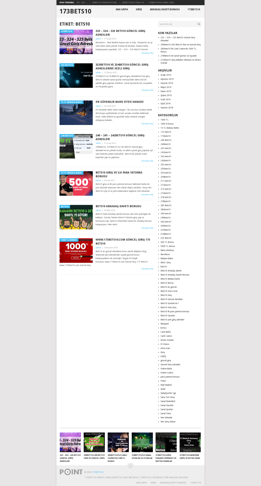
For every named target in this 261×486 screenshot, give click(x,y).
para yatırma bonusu (170, 377)
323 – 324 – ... (82, 3)
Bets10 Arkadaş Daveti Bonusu (118, 206)
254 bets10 (166, 173)
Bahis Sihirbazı (167, 250)
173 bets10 (166, 132)
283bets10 (166, 209)
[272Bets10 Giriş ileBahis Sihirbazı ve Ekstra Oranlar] (166, 442)
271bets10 (166, 185)
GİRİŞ (163, 356)
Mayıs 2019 (166, 87)
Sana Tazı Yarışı (168, 397)
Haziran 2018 (167, 107)
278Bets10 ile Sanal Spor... (162, 3)
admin (98, 39)
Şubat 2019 (166, 95)
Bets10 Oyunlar (168, 315)
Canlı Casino (166, 336)
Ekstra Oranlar (167, 340)
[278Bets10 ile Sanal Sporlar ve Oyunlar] (142, 442)
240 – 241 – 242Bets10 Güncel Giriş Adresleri (120, 137)
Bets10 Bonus (167, 283)
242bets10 (166, 160)
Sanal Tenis (166, 413)
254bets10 (166, 177)
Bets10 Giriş (166, 295)
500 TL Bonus (167, 242)
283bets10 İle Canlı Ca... (133, 3)
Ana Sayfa (122, 9)
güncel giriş (166, 360)
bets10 (164, 266)
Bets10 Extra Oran (169, 291)
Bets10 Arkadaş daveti (171, 270)
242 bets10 (166, 156)
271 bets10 (166, 181)
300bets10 (166, 226)
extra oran (165, 348)
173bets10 (166, 136)
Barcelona (165, 254)
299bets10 (166, 217)
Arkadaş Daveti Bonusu (165, 9)
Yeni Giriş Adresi (168, 421)
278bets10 (166, 201)
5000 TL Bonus (168, 246)
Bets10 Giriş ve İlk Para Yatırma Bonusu (119, 174)
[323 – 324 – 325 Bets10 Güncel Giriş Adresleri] (70, 442)
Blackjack (165, 323)
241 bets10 (166, 148)
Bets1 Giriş (166, 262)
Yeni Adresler (166, 417)
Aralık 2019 (166, 75)
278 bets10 (166, 197)
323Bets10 (166, 230)
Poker (163, 381)
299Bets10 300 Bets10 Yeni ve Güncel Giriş (181, 44)
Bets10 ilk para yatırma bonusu (175, 311)
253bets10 (166, 168)
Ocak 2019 (166, 99)
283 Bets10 (166, 205)
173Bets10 (75, 11)
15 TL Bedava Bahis (170, 128)
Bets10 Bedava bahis (170, 279)
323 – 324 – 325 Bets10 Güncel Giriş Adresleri (120, 32)
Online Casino (167, 372)
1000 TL (164, 119)
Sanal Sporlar (167, 409)
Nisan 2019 (166, 91)
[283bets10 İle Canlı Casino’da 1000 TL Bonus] (118, 442)
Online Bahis (166, 368)
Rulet (163, 389)
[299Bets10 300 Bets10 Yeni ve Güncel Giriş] (94, 442)
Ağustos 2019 (167, 79)
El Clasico (165, 344)
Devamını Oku (147, 53)
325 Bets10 (166, 238)
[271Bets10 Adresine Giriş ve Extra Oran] (190, 442)
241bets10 (166, 152)
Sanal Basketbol (168, 401)
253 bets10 (166, 164)
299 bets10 (166, 213)
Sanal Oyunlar (167, 405)
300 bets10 (166, 221)
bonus (163, 328)
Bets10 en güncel (169, 287)
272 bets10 (166, 189)
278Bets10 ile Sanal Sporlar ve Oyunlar (179, 56)
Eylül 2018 (165, 103)
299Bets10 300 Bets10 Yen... (105, 3)
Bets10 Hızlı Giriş (168, 307)
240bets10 (166, 144)
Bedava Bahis (167, 258)
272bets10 (166, 193)
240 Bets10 (166, 140)
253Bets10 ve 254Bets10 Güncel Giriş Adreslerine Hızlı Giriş (122, 66)
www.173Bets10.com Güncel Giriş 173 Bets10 (123, 241)
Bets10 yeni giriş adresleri (172, 319)
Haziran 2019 (167, 83)
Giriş (139, 9)
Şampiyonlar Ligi (168, 393)
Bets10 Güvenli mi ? (170, 303)
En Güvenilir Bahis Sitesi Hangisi (119, 101)
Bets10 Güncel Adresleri (172, 299)
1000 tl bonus (167, 124)
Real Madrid (166, 385)
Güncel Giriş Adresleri (170, 364)
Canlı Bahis (166, 332)
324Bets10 (166, 234)
